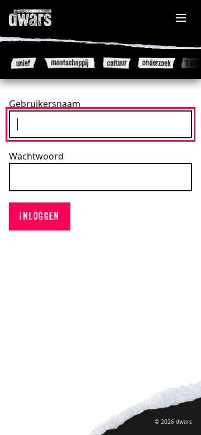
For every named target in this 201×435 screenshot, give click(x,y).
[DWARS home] (42, 17)
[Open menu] (181, 18)
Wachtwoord (36, 156)
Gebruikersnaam (44, 104)
